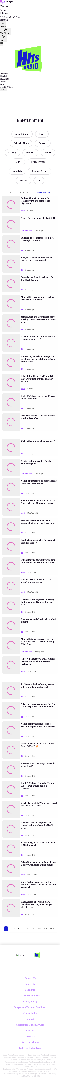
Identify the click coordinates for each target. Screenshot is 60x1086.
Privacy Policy (30, 1001)
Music (18, 162)
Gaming (12, 152)
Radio (5, 6)
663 (45, 928)
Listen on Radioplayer (30, 1048)
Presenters (4, 78)
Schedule (4, 73)
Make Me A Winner (12, 17)
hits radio (25, 193)
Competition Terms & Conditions (30, 1007)
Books (42, 134)
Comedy (42, 143)
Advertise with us (30, 1042)
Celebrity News (21, 143)
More (2, 89)
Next (52, 928)
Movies (48, 152)
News (5, 13)
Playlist (3, 76)
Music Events (38, 162)
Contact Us (30, 978)
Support (30, 1019)
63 (33, 928)
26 (28, 928)
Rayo (12, 193)
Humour (30, 152)
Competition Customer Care (30, 1024)
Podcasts (7, 10)
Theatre (23, 180)
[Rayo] (20, 955)
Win (2, 84)
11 (23, 928)
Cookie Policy (30, 1013)
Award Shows (22, 134)
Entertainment (43, 193)
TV (39, 180)
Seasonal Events (39, 171)
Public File (30, 984)
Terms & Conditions (30, 995)
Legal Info (30, 990)
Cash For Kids (6, 86)
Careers (30, 1030)
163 (39, 928)
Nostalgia (17, 171)
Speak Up (30, 1036)
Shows (3, 81)
